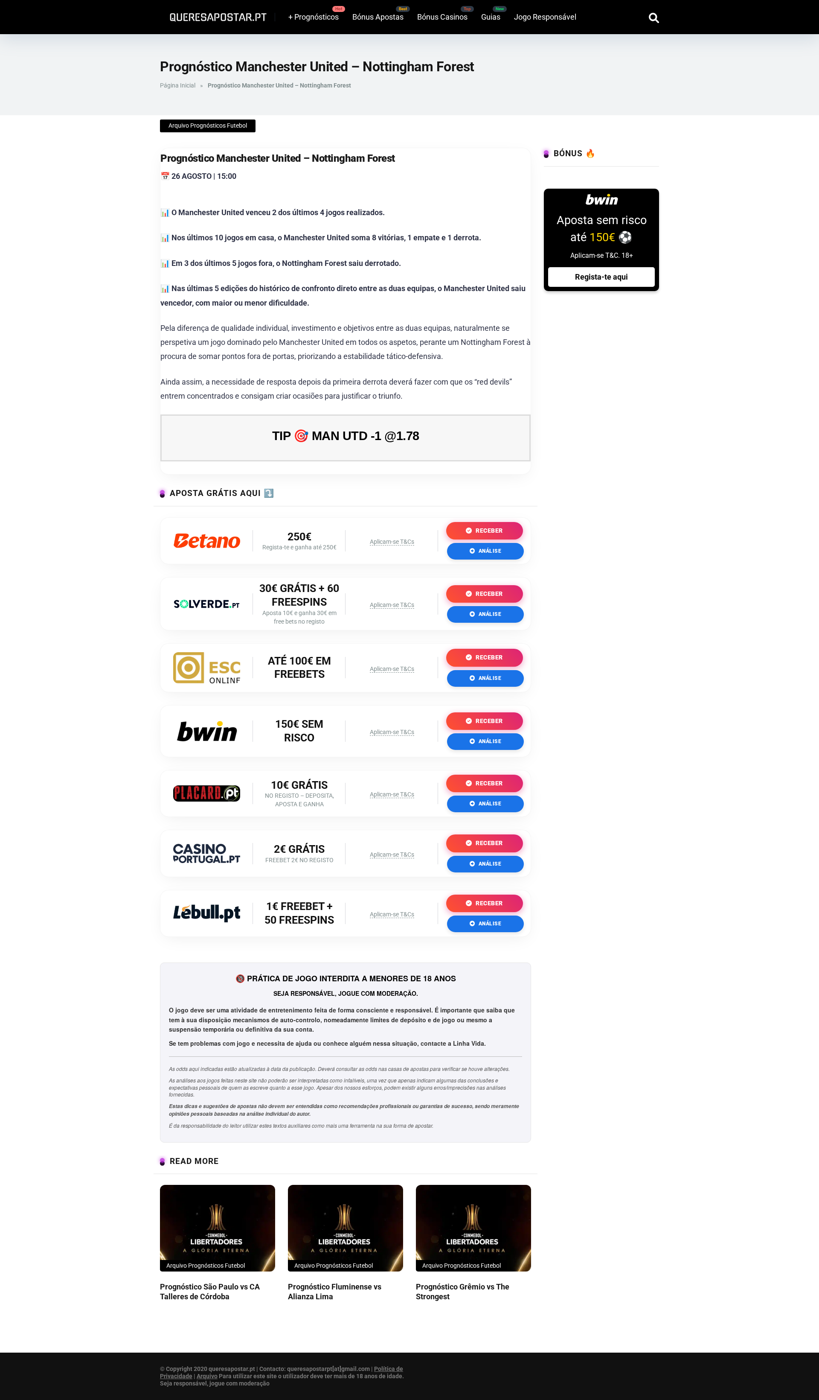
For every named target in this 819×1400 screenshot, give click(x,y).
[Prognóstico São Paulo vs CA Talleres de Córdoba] (217, 1228)
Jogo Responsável (545, 16)
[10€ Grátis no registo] (206, 798)
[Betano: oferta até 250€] (206, 545)
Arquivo (207, 1376)
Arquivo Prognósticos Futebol (207, 125)
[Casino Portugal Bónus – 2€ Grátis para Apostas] (206, 860)
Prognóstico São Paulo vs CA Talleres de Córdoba (210, 1291)
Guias (490, 16)
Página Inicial (177, 85)
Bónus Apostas (378, 16)
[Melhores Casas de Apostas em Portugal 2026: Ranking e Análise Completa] (215, 14)
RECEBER (488, 530)
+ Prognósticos (313, 16)
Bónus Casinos (442, 16)
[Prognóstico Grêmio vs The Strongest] (473, 1228)
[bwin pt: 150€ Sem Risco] (207, 745)
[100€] (206, 680)
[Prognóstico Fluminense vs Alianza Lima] (345, 1228)
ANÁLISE (489, 551)
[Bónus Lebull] (206, 919)
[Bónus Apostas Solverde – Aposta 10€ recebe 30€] (206, 605)
